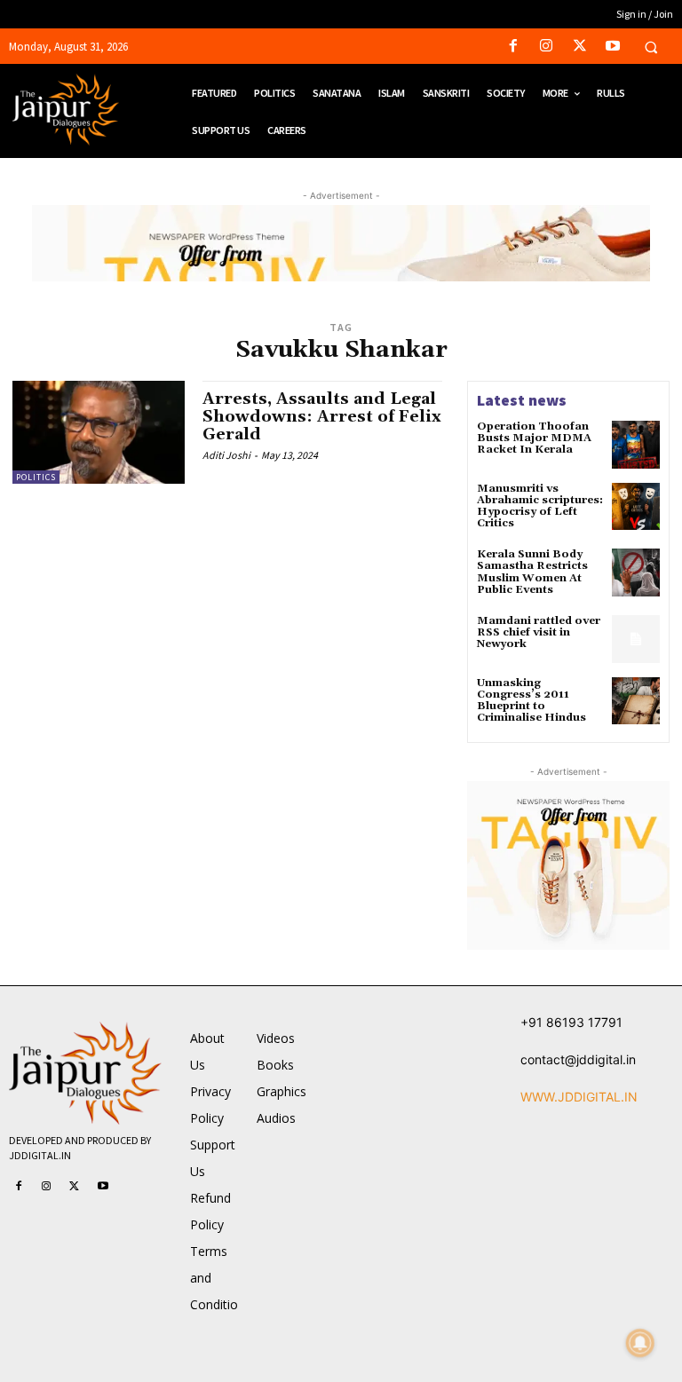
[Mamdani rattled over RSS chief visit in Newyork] (636, 639)
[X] (579, 47)
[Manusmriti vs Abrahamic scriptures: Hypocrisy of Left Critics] (636, 507)
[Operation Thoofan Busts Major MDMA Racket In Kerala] (636, 445)
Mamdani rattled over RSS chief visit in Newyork (538, 632)
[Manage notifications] (640, 1343)
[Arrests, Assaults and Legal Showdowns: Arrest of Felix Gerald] (98, 432)
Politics (36, 477)
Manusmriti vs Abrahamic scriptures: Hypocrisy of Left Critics (540, 506)
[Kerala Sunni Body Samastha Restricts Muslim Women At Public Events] (636, 572)
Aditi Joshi (226, 455)
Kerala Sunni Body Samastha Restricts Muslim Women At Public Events (532, 572)
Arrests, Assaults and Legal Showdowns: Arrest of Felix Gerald (321, 417)
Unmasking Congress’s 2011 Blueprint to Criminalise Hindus (531, 700)
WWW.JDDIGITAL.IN (579, 1096)
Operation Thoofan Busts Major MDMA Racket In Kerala (534, 438)
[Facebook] (514, 47)
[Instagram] (547, 47)
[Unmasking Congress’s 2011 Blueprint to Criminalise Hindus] (636, 701)
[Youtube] (612, 47)
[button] (651, 47)
